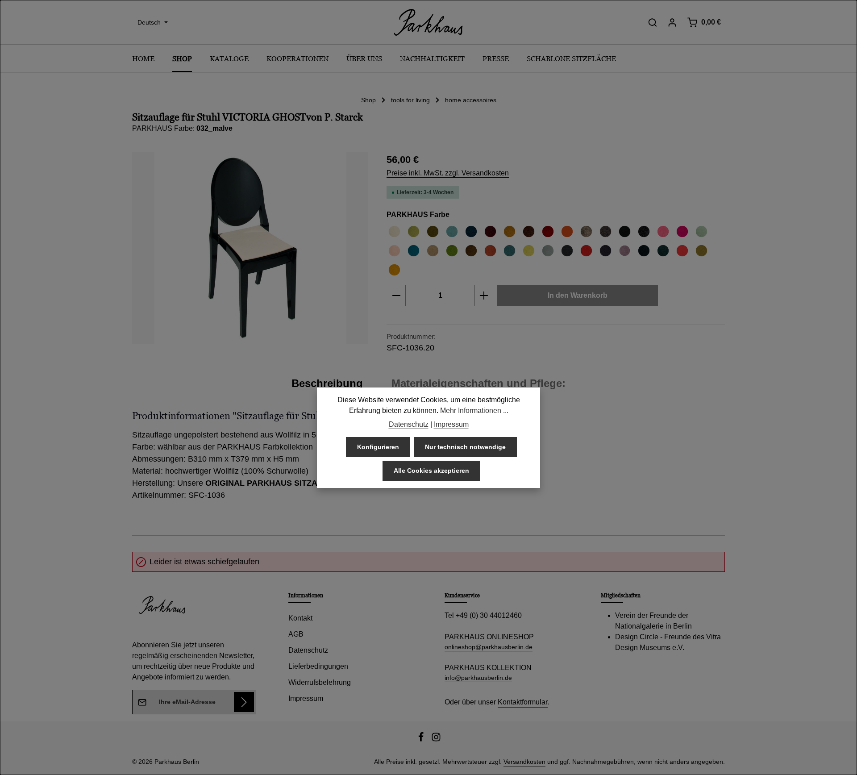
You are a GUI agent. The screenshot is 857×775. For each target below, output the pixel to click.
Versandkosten (524, 761)
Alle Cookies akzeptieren (431, 470)
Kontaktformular (523, 702)
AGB (296, 634)
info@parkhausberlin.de (478, 677)
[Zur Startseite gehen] (428, 22)
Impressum (305, 698)
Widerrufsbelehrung (319, 682)
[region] (250, 248)
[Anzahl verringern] (396, 295)
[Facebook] (422, 739)
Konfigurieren (378, 446)
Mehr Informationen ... (474, 410)
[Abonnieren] (244, 702)
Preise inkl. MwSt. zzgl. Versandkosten (448, 173)
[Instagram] (436, 739)
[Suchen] (652, 22)
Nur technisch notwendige (465, 446)
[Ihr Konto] (672, 22)
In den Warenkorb (577, 295)
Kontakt (300, 618)
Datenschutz (308, 650)
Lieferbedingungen (318, 666)
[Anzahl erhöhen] (484, 295)
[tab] (327, 383)
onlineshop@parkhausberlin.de (489, 646)
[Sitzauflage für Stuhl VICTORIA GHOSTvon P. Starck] (250, 248)
